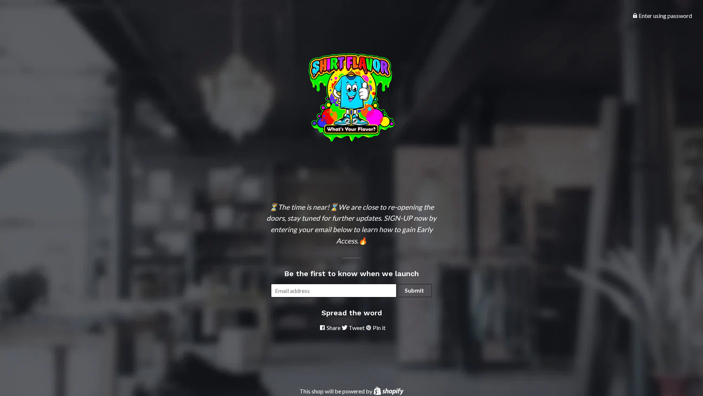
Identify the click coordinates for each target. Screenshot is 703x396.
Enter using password (664, 15)
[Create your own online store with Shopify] (388, 391)
